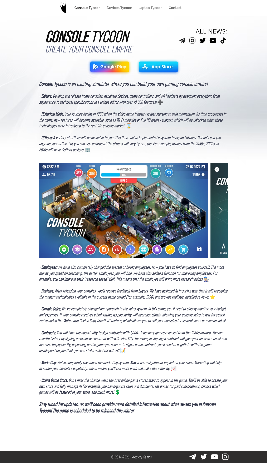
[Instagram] (192, 40)
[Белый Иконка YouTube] (214, 456)
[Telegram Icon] (192, 456)
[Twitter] (203, 40)
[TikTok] (223, 40)
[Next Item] (220, 210)
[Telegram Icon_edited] (182, 40)
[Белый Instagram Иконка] (225, 456)
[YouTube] (213, 40)
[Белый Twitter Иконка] (203, 456)
